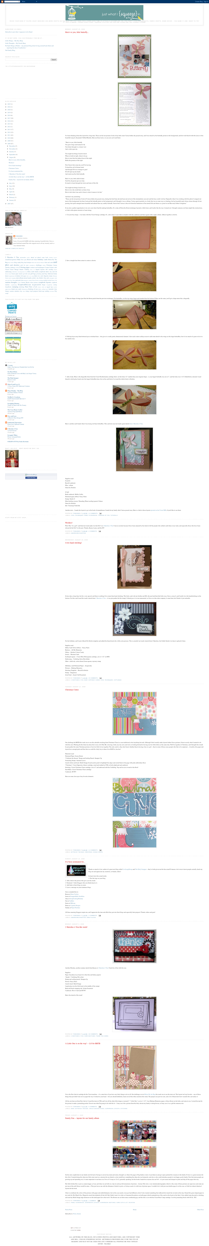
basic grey (23, 259)
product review (47, 280)
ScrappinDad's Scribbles (77, 896)
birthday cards (94, 680)
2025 (9, 104)
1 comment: (92, 1200)
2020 (9, 110)
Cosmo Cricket (49, 267)
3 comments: (93, 915)
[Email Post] (100, 513)
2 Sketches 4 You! (103, 968)
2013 (9, 129)
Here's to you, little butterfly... (77, 32)
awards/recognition (78, 533)
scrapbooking (14, 285)
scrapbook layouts (112, 1108)
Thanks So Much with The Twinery (17, 405)
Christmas (88, 852)
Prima (33, 280)
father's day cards (50, 271)
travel (47, 289)
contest (32, 267)
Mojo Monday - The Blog (15, 391)
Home (135, 1210)
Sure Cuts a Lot (122, 1202)
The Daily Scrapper (141, 869)
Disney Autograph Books (14, 437)
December (12, 146)
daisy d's (32, 269)
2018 (9, 115)
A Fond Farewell (12, 430)
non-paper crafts (53, 278)
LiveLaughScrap (127, 869)
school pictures (34, 282)
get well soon (26, 274)
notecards (7, 280)
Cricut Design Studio (96, 1108)
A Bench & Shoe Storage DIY (15, 418)
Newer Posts (68, 1210)
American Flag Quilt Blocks (15, 411)
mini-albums (20, 278)
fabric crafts (30, 272)
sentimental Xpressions (15, 422)
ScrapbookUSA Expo (39, 285)
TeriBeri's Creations (14, 397)
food (10, 274)
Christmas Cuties (72, 689)
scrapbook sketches (108, 1202)
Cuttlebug (117, 680)
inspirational (12, 276)
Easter (55, 269)
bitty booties (11, 262)
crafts (55, 267)
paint (16, 280)
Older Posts (200, 1210)
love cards (40, 276)
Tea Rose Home (12, 372)
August (11, 157)
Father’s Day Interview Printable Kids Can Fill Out (21, 367)
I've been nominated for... (75, 861)
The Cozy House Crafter (15, 410)
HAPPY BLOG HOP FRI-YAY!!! (17, 399)
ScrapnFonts (49, 285)
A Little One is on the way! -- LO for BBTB (82, 1043)
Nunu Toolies (75, 894)
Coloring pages (24, 267)
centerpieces (32, 265)
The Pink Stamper (13, 378)
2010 (9, 138)
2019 (9, 112)
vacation (132, 1202)
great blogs (91, 917)
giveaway (38, 274)
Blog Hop (23, 262)
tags (52, 287)
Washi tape (41, 291)
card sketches (89, 1036)
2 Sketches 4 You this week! (76, 927)
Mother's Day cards (44, 278)
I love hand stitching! (73, 542)
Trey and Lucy (12, 416)
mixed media (28, 278)
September (12, 154)
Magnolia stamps (48, 276)
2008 (9, 144)
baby (86, 680)
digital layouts (40, 269)
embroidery (14, 271)
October (11, 152)
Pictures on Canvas (10, 316)
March (11, 194)
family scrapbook (90, 515)
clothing (17, 267)
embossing (8, 272)
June (10, 186)
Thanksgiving (25, 289)
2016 (9, 121)
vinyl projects (34, 291)
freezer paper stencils (17, 274)
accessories (23, 257)
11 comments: (93, 513)
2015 (9, 124)
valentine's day (18, 291)
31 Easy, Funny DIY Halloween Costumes (19, 386)
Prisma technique (39, 280)
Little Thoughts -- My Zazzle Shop (15, 43)
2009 (9, 141)
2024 (9, 107)
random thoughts (11, 282)
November (12, 149)
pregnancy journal (28, 280)
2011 (9, 135)
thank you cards (102, 1036)
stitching (124, 1108)
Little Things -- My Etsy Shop (14, 41)
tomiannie (19, 236)
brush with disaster (36, 262)
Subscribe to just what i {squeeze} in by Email (18, 32)
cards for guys (24, 265)
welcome (52, 291)
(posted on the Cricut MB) (158, 510)
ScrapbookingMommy (76, 899)
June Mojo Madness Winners (15, 392)
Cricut (7, 269)
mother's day (35, 278)
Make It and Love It (14, 384)
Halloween (50, 274)
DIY (47, 269)
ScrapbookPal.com (24, 284)
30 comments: (93, 678)
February (12, 197)
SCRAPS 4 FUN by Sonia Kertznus (18, 441)
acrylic (28, 257)
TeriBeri (71, 901)
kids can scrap (30, 276)
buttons (42, 262)
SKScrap (72, 903)
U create (10, 365)
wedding (47, 291)
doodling (51, 269)
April (11, 192)
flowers (7, 274)
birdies (35, 259)
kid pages (23, 276)
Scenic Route (98, 852)
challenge (39, 265)
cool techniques (77, 515)
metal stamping (12, 278)
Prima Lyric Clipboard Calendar (16, 424)
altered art (33, 257)
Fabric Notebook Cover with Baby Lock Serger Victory (22, 373)
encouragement (21, 271)
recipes (19, 282)
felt (56, 271)
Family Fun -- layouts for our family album (82, 1118)
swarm (39, 287)
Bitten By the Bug (150, 1094)
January (11, 200)
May (10, 189)
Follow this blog (31, 477)
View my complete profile (14, 248)
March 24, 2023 (12, 380)
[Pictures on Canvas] (12, 314)
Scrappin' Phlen (12, 435)
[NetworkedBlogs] (31, 475)
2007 (9, 204)
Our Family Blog (10, 50)
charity (44, 265)
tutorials (114, 515)
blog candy (17, 262)
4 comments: (93, 531)
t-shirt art (43, 287)
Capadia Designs (75, 905)
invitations (18, 276)
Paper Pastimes (75, 908)
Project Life (54, 280)
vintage (27, 291)
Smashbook (8, 287)
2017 (9, 118)
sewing (55, 285)
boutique (29, 262)
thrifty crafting (41, 289)
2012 (9, 132)
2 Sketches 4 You (108, 526)
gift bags (33, 274)
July (10, 183)
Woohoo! (68, 522)
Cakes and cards (48, 262)
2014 (9, 127)
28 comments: (93, 1034)
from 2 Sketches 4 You (136, 424)
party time (20, 280)
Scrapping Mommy (13, 403)
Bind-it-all (30, 260)
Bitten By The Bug (77, 852)
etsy (26, 271)
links (35, 276)
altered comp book (42, 257)
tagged (48, 287)
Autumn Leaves (53, 257)
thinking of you (104, 515)
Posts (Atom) (77, 1214)
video (24, 291)
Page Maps (12, 280)
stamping (15, 287)
